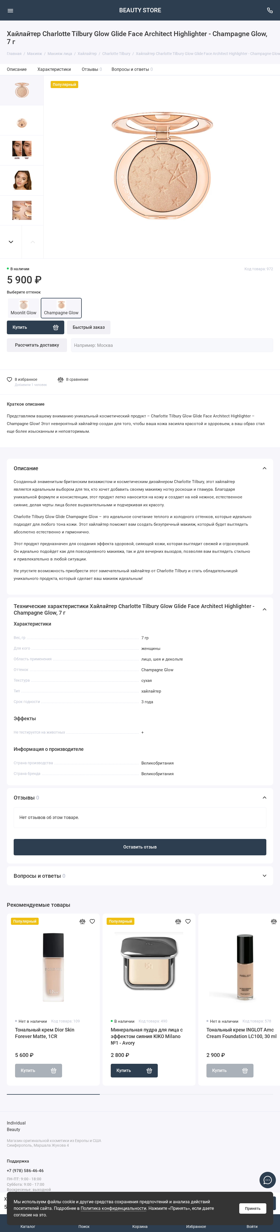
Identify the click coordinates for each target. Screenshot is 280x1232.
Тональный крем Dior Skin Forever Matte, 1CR (44, 1033)
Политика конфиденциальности (113, 1208)
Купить (123, 1070)
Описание (17, 69)
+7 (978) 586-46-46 (25, 1170)
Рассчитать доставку (37, 345)
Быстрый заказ (89, 327)
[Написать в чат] (267, 1180)
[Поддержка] (269, 10)
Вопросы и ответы (132, 69)
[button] (11, 241)
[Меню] (10, 10)
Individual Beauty (16, 1126)
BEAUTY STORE (140, 10)
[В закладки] (92, 921)
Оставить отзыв (140, 847)
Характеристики (54, 69)
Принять (253, 1208)
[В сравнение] (82, 921)
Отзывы (92, 69)
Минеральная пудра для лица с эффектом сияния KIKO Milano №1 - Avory (147, 1036)
